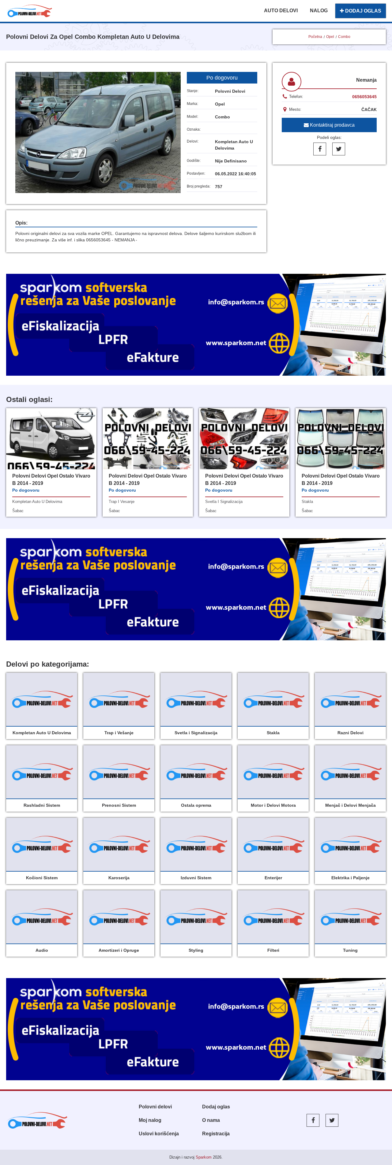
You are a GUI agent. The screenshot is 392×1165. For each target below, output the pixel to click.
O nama (211, 1120)
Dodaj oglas (216, 1106)
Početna (315, 37)
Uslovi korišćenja (159, 1133)
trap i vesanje (121, 501)
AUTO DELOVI (281, 10)
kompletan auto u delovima (37, 501)
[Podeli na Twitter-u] (338, 149)
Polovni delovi (155, 1106)
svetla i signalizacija (224, 501)
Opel (330, 37)
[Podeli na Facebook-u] (319, 149)
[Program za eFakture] (196, 1029)
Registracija (216, 1133)
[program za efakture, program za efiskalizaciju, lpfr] (196, 589)
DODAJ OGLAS (362, 10)
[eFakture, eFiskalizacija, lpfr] (196, 325)
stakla (307, 501)
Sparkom (204, 1157)
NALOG (319, 10)
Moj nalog (150, 1120)
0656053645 (364, 96)
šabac (18, 510)
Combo (344, 37)
